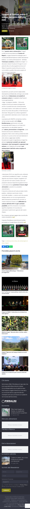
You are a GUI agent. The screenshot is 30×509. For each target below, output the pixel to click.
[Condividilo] (3, 246)
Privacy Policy (23, 484)
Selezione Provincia (7, 479)
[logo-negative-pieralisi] (9, 401)
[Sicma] (22, 49)
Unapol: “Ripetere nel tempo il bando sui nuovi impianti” (14, 353)
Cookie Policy (7, 506)
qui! (13, 217)
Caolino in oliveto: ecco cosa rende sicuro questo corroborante (19, 459)
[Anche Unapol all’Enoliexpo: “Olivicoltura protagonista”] (15, 256)
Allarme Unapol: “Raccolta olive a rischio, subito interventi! (14, 332)
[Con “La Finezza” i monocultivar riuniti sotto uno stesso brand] (15, 278)
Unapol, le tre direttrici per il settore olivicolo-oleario (14, 373)
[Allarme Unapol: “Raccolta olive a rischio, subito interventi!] (15, 317)
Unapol (7, 243)
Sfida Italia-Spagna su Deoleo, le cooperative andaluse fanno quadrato (19, 411)
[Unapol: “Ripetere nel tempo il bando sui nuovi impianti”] (15, 337)
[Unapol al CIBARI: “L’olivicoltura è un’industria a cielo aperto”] (15, 297)
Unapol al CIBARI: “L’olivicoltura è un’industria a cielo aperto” (14, 312)
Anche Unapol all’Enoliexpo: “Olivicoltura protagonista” (12, 271)
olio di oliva (14, 241)
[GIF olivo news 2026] (22, 236)
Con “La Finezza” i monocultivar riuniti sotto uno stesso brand (15, 292)
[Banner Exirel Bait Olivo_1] (7, 49)
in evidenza (8, 241)
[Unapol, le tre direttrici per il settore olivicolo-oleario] (15, 357)
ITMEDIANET (22, 506)
